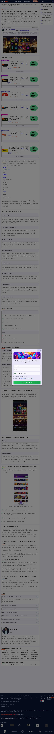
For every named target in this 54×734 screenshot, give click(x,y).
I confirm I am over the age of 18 (21, 376)
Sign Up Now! (27, 382)
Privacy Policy (30, 378)
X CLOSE (39, 350)
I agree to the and (24, 378)
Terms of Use (22, 378)
